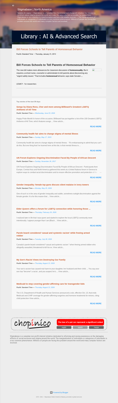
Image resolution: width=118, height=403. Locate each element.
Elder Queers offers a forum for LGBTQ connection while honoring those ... (53, 209)
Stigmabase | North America (34, 9)
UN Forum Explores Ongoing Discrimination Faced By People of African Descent (56, 158)
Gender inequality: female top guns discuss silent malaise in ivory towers (52, 185)
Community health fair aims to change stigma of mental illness (47, 134)
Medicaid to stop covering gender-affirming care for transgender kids (50, 284)
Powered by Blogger (60, 392)
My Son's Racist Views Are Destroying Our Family (40, 260)
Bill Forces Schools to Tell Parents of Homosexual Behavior (55, 64)
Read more (96, 127)
